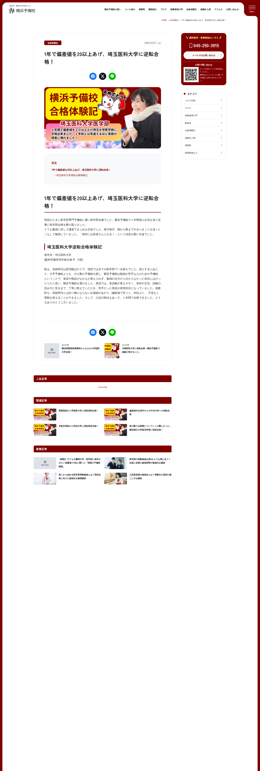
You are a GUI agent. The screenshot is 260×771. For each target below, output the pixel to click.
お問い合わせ (232, 9)
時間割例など (191, 152)
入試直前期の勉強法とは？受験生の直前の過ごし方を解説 (150, 476)
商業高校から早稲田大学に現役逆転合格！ (79, 410)
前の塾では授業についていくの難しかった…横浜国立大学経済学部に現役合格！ (150, 427)
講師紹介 (153, 9)
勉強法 (188, 122)
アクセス (218, 9)
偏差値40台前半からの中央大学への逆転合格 (149, 412)
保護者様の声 (176, 9)
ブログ (163, 9)
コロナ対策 (190, 100)
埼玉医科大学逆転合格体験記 (72, 175)
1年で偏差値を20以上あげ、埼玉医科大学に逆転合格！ (81, 169)
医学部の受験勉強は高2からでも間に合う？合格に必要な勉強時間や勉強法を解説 (150, 460)
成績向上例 (205, 9)
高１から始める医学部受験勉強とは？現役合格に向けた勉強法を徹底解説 (80, 476)
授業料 (142, 9)
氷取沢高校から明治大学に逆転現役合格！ (79, 425)
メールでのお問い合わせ (203, 55)
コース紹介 (130, 9)
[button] (252, 8)
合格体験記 (191, 9)
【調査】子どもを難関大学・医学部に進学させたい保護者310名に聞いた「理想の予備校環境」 (80, 462)
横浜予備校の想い (112, 9)
